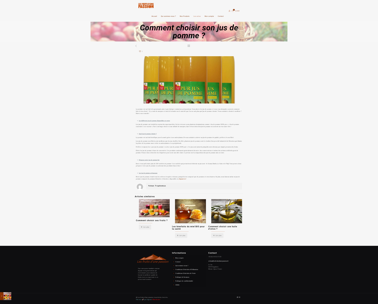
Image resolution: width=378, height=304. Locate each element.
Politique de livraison (182, 277)
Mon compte (179, 258)
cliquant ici (182, 179)
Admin (177, 285)
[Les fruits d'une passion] (146, 5)
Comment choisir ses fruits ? (152, 220)
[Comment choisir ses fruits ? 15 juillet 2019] (5, 296)
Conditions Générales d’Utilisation (186, 269)
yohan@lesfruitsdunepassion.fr (218, 261)
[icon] (239, 297)
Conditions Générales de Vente (185, 273)
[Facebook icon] (237, 297)
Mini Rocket (156, 299)
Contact (178, 262)
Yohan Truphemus (157, 186)
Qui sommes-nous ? (181, 265)
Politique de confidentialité (184, 281)
